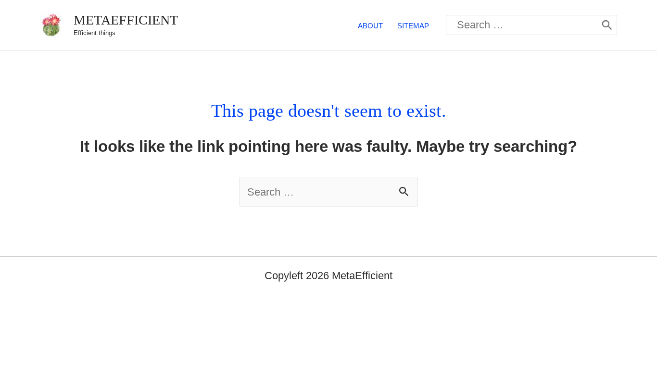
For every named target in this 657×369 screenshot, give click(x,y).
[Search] (607, 25)
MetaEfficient (126, 19)
